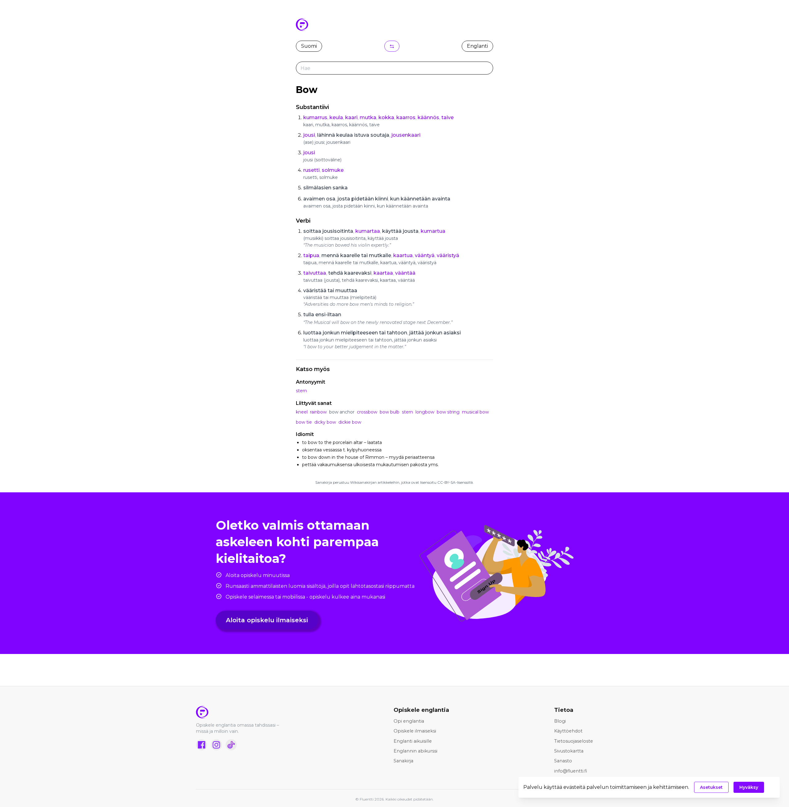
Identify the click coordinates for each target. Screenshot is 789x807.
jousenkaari (405, 135)
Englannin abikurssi (415, 751)
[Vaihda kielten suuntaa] (391, 46)
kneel (302, 412)
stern (301, 390)
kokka (386, 117)
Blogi (560, 721)
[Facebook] (201, 744)
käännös (428, 117)
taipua (311, 255)
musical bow (475, 412)
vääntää (405, 273)
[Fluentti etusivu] (242, 712)
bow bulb (389, 412)
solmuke (333, 170)
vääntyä (425, 255)
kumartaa (367, 231)
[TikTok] (231, 744)
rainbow (318, 412)
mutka (368, 117)
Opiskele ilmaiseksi (415, 731)
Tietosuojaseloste (573, 741)
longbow (424, 412)
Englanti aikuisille (413, 741)
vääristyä (448, 255)
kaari (351, 117)
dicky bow (325, 422)
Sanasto (563, 761)
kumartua (433, 231)
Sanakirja (403, 761)
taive (447, 117)
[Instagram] (216, 744)
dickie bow (349, 422)
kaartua (403, 255)
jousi (309, 135)
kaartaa (383, 273)
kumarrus (315, 117)
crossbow (367, 412)
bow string (448, 412)
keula (336, 117)
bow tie (304, 422)
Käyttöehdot (568, 731)
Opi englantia (409, 721)
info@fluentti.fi (570, 771)
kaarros (405, 117)
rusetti (311, 170)
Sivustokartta (568, 751)
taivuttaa (314, 273)
